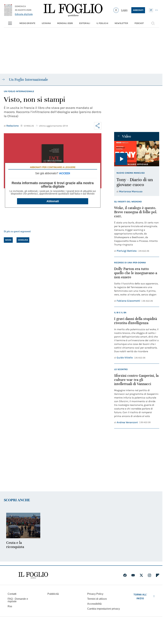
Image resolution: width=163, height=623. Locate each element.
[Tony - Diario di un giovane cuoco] (136, 153)
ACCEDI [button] (64, 173)
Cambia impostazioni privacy (103, 609)
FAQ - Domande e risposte (18, 600)
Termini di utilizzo (97, 598)
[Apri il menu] (10, 23)
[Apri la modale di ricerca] (153, 23)
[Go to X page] (141, 575)
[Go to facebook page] (125, 575)
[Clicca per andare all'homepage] (33, 575)
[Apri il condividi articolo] (97, 125)
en (156, 10)
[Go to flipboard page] (157, 575)
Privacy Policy (95, 594)
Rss (10, 606)
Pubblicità (53, 594)
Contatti (12, 594)
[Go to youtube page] (133, 575)
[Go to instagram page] (149, 575)
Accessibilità (94, 603)
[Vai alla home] (73, 10)
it (151, 10)
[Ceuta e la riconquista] (23, 525)
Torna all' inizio (140, 596)
